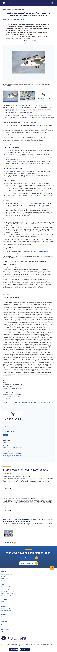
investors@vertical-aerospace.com (17, 243)
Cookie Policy (22, 645)
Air (19, 402)
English (6, 435)
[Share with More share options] (24, 19)
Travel (13, 404)
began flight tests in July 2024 (30, 183)
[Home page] (9, 3)
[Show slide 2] (27, 96)
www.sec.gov (29, 112)
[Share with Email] (18, 19)
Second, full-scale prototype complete (15, 171)
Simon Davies (45, 117)
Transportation (46, 402)
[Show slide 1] (10, 96)
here (9, 294)
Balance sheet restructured (12, 154)
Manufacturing (38, 402)
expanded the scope (36, 203)
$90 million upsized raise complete (15, 158)
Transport (30, 402)
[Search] (49, 3)
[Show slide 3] (43, 96)
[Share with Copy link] (21, 19)
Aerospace (24, 402)
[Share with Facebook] (15, 19)
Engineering (15, 402)
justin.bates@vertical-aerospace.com (12, 388)
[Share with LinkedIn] (9, 19)
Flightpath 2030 (10, 150)
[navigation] (52, 3)
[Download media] (53, 84)
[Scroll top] (51, 568)
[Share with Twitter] (12, 19)
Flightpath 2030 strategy (12, 110)
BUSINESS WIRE (20, 105)
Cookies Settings (14, 649)
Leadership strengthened (12, 161)
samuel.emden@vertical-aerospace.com (13, 396)
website (10, 112)
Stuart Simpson (18, 117)
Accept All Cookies (24, 649)
